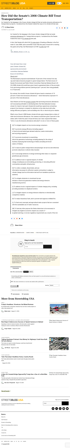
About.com (13, 76)
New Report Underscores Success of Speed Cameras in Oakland (22, 322)
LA (18, 8)
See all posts (5, 391)
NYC (2, 8)
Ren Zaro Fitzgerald (10, 382)
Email (26, 246)
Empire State (8, 8)
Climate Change (30, 232)
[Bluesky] (67, 408)
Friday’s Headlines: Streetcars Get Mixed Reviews (17, 304)
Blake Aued (7, 311)
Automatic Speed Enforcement (22, 320)
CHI (27, 8)
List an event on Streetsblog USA (8, 435)
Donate (31, 8)
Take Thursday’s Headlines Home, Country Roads (17, 357)
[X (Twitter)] (56, 408)
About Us (3, 416)
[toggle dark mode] (59, 3)
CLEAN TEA (42, 47)
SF (20, 8)
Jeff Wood (7, 347)
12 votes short (34, 42)
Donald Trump (4, 372)
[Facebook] (53, 408)
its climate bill (26, 38)
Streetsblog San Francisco (8, 320)
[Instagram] (60, 408)
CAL (24, 8)
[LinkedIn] (63, 408)
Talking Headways (5, 337)
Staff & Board (4, 419)
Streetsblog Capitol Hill (42, 232)
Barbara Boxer (4, 13)
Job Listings (3, 430)
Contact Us (3, 432)
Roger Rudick (8, 328)
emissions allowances (17, 36)
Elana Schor (10, 27)
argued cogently (31, 101)
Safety (2, 302)
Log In (50, 3)
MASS (14, 8)
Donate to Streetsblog (6, 422)
